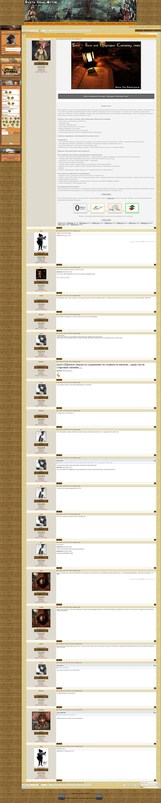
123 (46, 30)
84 (79, 314)
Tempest (73, 23)
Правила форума (149, 26)
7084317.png (61, 224)
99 (81, 709)
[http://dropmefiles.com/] (115, 208)
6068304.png (108, 223)
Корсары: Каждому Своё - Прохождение (46, 33)
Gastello (41, 643)
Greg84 (41, 295)
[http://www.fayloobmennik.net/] (132, 208)
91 (79, 485)
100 (82, 746)
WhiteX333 (41, 314)
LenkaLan (10, 160)
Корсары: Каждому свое (45, 23)
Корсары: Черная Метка (62, 23)
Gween (41, 570)
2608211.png (132, 223)
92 (79, 514)
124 (48, 30)
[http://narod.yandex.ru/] (97, 208)
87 (79, 382)
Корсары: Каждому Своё (31, 33)
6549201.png (95, 223)
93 (79, 542)
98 (81, 690)
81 (79, 230)
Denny (37, 32)
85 (79, 333)
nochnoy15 (15, 160)
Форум (34, 23)
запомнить (5, 52)
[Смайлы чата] (11, 127)
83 (79, 295)
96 (81, 643)
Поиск (155, 26)
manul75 (5, 160)
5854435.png (144, 223)
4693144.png (74, 224)
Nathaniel (33, 32)
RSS (159, 26)
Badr (13, 159)
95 (79, 607)
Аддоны (91, 23)
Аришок (41, 38)
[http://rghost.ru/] (80, 208)
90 (79, 457)
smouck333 (41, 709)
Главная (28, 23)
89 (79, 429)
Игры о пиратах (111, 23)
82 (79, 267)
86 (79, 361)
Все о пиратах (121, 23)
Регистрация (15, 53)
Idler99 (16, 159)
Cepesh (41, 333)
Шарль (41, 267)
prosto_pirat (41, 32)
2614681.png (120, 223)
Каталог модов (100, 23)
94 (79, 570)
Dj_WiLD (41, 607)
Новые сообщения (134, 26)
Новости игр (131, 23)
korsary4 (6, 159)
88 (79, 410)
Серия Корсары (82, 23)
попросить (110, 198)
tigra (41, 429)
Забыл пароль (7, 53)
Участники (141, 26)
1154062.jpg (70, 223)
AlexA (41, 230)
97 (81, 662)
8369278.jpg (82, 223)
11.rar (65, 235)
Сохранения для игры (61, 33)
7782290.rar (67, 751)
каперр (10, 159)
